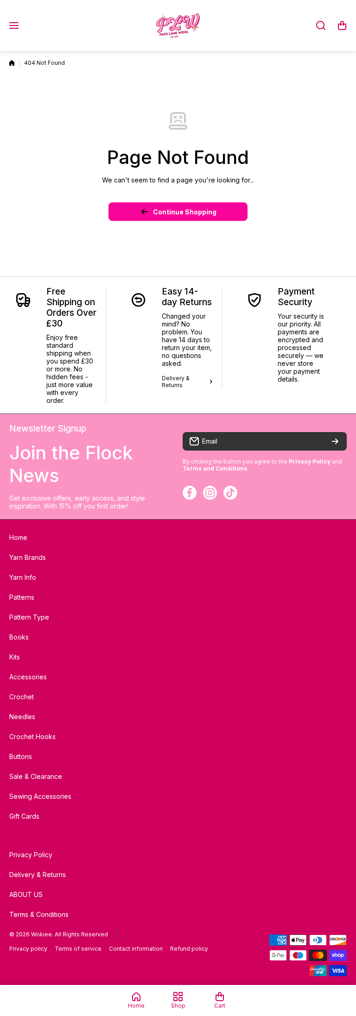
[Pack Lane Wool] (178, 25)
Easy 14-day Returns (187, 296)
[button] (342, 25)
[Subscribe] (335, 441)
